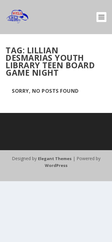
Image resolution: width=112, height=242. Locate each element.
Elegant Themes (55, 158)
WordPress (56, 165)
